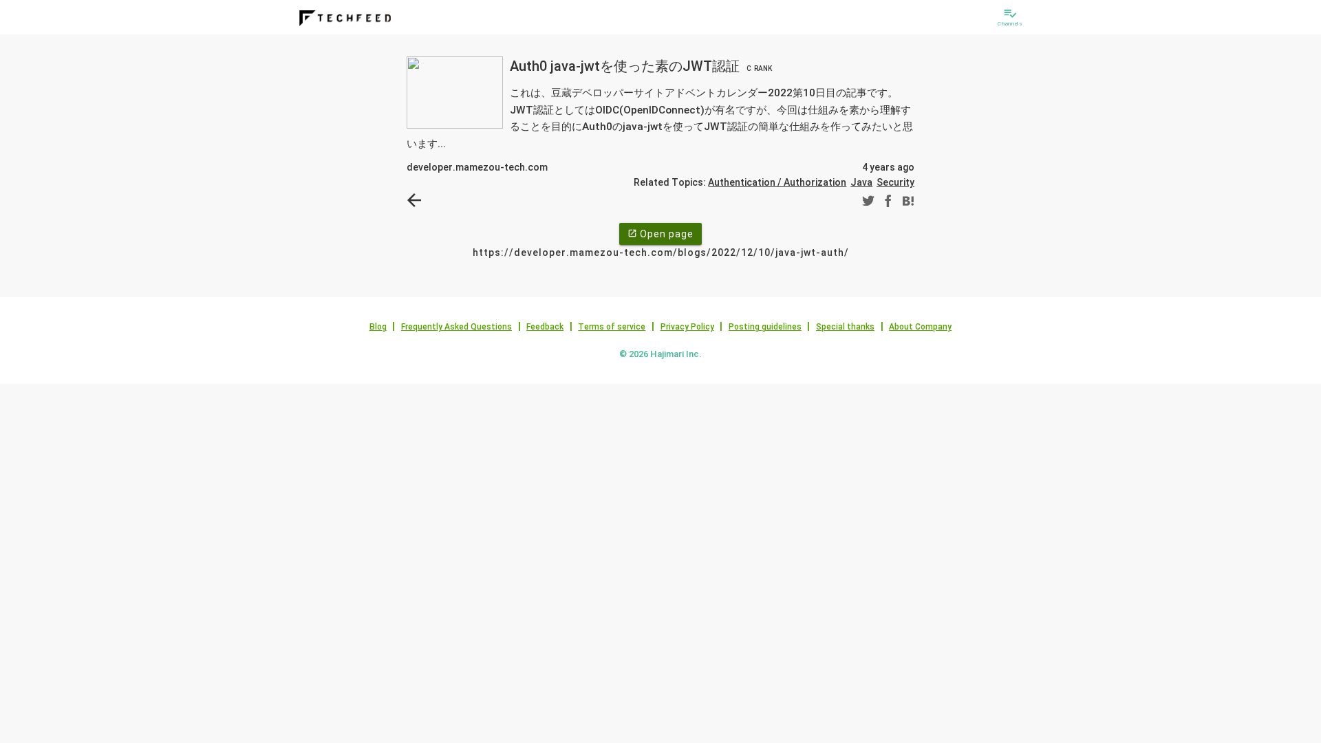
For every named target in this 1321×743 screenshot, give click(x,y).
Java (861, 182)
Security (895, 182)
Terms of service (611, 327)
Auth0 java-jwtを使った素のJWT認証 (641, 66)
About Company (920, 327)
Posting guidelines (765, 327)
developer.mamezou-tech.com (477, 167)
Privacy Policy (687, 327)
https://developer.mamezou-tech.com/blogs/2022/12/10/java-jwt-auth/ (661, 252)
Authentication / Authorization (777, 182)
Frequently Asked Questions (456, 327)
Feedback (544, 327)
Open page (660, 233)
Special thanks (845, 327)
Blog (378, 327)
